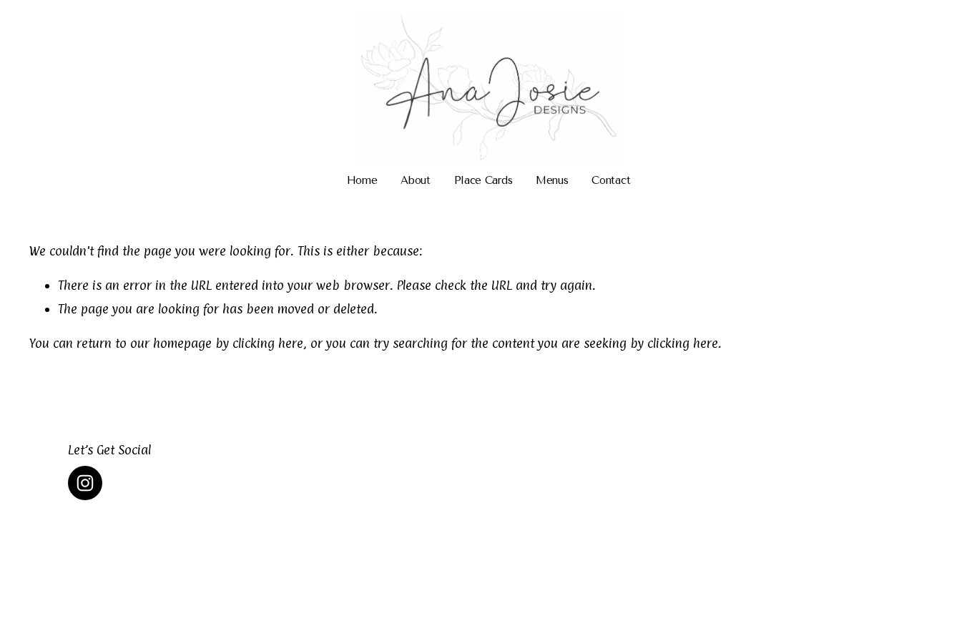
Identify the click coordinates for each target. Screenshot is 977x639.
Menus (552, 180)
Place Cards (483, 180)
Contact (610, 180)
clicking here (267, 343)
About (416, 180)
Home (362, 180)
